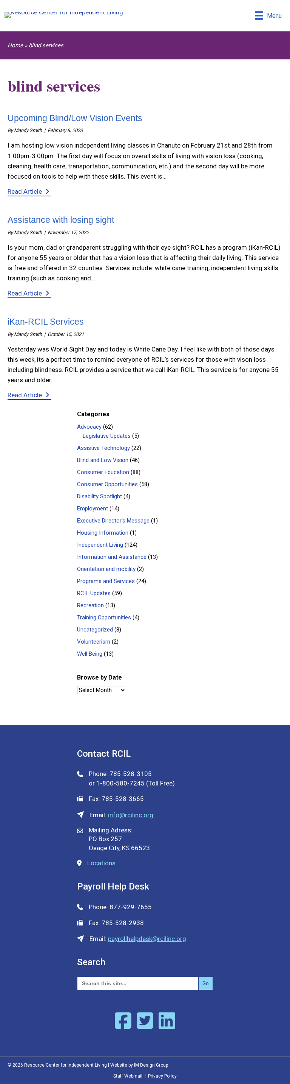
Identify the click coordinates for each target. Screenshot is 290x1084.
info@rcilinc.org (130, 815)
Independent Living (100, 544)
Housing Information (102, 532)
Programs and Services (106, 581)
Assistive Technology (103, 448)
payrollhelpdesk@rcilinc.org (147, 938)
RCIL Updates (94, 593)
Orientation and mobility (106, 569)
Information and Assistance (112, 557)
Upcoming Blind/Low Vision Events (75, 118)
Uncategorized (95, 629)
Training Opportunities (104, 617)
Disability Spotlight (99, 496)
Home (15, 45)
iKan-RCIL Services (46, 322)
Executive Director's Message (113, 520)
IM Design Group (151, 1065)
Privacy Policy (162, 1076)
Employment (92, 508)
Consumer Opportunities (107, 484)
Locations (101, 863)
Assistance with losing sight (61, 220)
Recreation (90, 605)
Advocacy (89, 426)
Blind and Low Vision (102, 460)
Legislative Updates (107, 435)
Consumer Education (103, 472)
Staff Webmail (127, 1076)
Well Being (89, 653)
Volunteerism (93, 641)
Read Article (29, 191)
